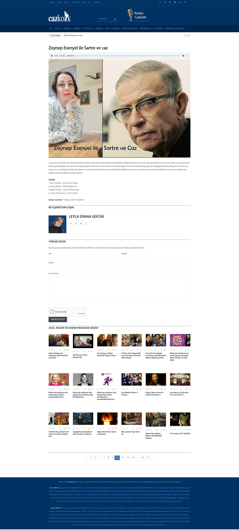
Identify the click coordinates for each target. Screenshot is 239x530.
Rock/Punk (117, 501)
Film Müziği (137, 491)
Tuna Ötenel (126, 525)
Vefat (147, 501)
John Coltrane (166, 515)
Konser (120, 498)
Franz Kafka (58, 515)
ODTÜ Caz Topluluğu (59, 521)
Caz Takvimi (158, 29)
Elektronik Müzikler (104, 491)
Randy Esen (114, 521)
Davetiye (88, 491)
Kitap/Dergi (93, 498)
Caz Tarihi (72, 491)
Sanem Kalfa (122, 521)
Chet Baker (84, 511)
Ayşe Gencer (122, 508)
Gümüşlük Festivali (93, 494)
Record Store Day (108, 501)
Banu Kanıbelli (149, 508)
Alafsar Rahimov (75, 508)
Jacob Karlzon (133, 515)
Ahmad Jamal (65, 508)
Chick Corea (91, 511)
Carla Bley (59, 511)
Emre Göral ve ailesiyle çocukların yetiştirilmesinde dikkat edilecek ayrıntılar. (156, 355)
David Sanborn (108, 511)
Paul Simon (96, 521)
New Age (64, 501)
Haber (131, 494)
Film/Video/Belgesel (147, 491)
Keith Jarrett (68, 518)
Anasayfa (52, 2)
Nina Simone (181, 518)
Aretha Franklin (95, 508)
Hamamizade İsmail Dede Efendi (92, 515)
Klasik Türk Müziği (111, 498)
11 (122, 458)
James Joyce (141, 515)
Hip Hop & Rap (153, 494)
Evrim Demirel (174, 511)
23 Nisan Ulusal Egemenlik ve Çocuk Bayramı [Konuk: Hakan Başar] (131, 355)
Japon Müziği (79, 498)
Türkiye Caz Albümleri (174, 29)
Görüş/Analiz (77, 494)
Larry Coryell (113, 518)
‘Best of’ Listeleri (112, 29)
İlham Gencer (106, 515)
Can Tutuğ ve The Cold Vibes (180, 434)
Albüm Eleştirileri (129, 29)
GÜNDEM (77, 29)
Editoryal (95, 491)
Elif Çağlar (137, 511)
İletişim (66, 2)
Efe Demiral (130, 511)
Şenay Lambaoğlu (159, 521)
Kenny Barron (77, 518)
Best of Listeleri (170, 488)
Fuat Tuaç (64, 515)
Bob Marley (182, 508)
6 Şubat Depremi (65, 488)
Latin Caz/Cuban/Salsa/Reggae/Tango (166, 498)
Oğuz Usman (69, 521)
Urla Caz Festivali (140, 501)
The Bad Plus (82, 525)
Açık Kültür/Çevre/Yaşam (78, 488)
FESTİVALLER (88, 29)
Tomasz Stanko (99, 525)
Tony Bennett (108, 525)
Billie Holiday (174, 508)
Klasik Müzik (75, 2)
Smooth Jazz (130, 501)
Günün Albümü (104, 494)
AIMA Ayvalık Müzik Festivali (94, 488)
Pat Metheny (88, 521)
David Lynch (99, 511)
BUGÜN (58, 29)
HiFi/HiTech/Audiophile (141, 494)
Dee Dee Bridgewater (119, 511)
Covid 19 (82, 491)
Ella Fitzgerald (145, 511)
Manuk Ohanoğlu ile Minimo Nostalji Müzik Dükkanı (154, 436)
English (113, 491)
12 (128, 458)
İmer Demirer (115, 515)
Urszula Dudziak (142, 525)
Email (51, 263)
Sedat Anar (150, 521)
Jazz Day (87, 498)
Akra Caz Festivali (121, 488)
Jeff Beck (148, 515)
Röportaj (123, 501)
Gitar (70, 494)
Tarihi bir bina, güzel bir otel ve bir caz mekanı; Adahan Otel (59, 434)
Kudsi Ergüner (105, 518)
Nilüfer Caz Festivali (74, 501)
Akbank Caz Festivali (109, 488)
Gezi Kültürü (64, 494)
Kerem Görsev (96, 518)
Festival (118, 491)
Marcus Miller (147, 518)
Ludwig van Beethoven (135, 518)
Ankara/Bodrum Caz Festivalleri (145, 488)
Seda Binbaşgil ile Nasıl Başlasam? (136, 521)
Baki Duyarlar (140, 508)
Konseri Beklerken (128, 498)
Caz (186, 488)
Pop (87, 501)
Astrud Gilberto (105, 508)
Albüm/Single (131, 488)
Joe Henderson (156, 515)
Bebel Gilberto (158, 508)
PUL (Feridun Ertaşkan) (95, 501)
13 (133, 458)
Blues (84, 2)
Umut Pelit (134, 525)
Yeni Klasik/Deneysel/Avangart (166, 501)
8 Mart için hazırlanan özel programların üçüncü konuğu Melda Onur (58, 395)
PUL (51, 29)
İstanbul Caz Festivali (178, 494)
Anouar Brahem (85, 508)
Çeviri (77, 491)
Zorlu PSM (179, 501)
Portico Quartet (105, 521)
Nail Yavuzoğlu (173, 518)
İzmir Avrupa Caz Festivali (67, 498)
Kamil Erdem (52, 518)
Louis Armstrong (123, 518)
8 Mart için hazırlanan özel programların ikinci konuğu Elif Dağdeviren (83, 395)
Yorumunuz (53, 274)
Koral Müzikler (150, 498)
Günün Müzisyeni (115, 494)
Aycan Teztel (114, 508)
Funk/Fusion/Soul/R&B (182, 491)
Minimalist (181, 498)
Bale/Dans (162, 488)
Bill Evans (166, 508)
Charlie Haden (76, 511)
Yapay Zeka (153, 501)
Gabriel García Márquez (75, 515)
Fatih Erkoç (183, 511)
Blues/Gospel (180, 488)
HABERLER (67, 29)
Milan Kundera (156, 518)
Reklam (59, 2)
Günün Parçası (125, 494)
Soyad (124, 254)
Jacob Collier (124, 515)
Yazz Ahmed (161, 525)
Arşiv (156, 488)
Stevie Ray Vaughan (179, 521)
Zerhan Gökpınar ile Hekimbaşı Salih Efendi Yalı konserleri (58, 355)
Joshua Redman (183, 515)
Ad (50, 254)
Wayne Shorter (152, 525)
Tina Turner (90, 525)
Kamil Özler (60, 518)
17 (148, 458)
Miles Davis (164, 518)
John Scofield (174, 515)
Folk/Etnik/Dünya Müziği (161, 491)
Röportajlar (145, 29)
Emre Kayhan (154, 511)
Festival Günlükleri (127, 491)
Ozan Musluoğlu (79, 521)
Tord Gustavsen (117, 525)
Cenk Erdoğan (67, 511)
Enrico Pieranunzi (164, 511)
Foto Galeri (96, 2)
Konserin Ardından (139, 498)
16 (142, 458)
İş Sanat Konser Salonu (164, 494)
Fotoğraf (172, 491)
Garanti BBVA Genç (54, 494)
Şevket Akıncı (169, 521)
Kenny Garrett (86, 518)
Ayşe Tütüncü (131, 508)
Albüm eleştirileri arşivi (73, 36)
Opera (82, 501)
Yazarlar (99, 29)
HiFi (89, 2)
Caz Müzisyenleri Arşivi (61, 491)
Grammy (84, 494)
